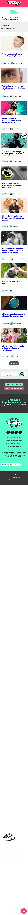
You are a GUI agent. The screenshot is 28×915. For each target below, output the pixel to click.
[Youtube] (20, 432)
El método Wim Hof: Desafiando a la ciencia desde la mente (11, 120)
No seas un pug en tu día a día (12, 282)
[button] (14, 363)
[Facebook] (8, 432)
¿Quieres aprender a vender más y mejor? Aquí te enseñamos (13, 348)
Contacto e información (14, 446)
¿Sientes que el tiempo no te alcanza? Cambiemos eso (13, 315)
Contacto (14, 482)
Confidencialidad (14, 480)
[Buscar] (22, 374)
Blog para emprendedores (14, 440)
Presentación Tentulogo (14, 438)
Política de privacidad (14, 477)
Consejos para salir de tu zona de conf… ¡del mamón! (13, 55)
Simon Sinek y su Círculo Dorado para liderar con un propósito (13, 218)
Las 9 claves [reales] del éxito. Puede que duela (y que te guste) (12, 185)
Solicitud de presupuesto (14, 443)
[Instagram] (12, 432)
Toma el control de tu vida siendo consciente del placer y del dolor (13, 88)
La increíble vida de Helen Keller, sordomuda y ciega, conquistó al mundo (12, 250)
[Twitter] (16, 432)
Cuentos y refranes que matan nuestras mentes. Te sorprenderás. (13, 153)
